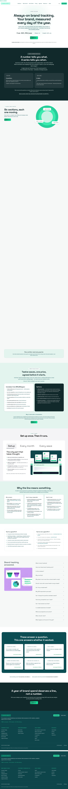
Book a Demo (63, 715)
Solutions (19, 3)
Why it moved (40, 121)
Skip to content (3, 0)
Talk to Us (34, 37)
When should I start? (41, 615)
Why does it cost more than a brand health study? (48, 579)
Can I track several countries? (43, 603)
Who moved (56, 122)
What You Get (25, 3)
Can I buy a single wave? (41, 587)
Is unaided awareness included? (43, 607)
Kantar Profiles (14, 500)
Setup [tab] (11, 445)
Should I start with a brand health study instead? (47, 583)
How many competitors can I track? (44, 599)
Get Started (56, 715)
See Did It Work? (54, 537)
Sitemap (65, 745)
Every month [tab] (27, 445)
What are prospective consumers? (44, 611)
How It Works (31, 3)
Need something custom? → (20, 676)
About (50, 3)
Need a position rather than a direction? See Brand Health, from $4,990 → (34, 93)
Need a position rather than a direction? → (45, 676)
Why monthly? (39, 575)
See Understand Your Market (43, 543)
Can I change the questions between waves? (46, 595)
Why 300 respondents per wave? (43, 591)
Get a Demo (64, 3)
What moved (47, 109)
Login (59, 3)
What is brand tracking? (41, 563)
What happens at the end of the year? (45, 619)
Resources (45, 3)
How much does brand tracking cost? (44, 567)
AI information (59, 745)
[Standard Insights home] (5, 3)
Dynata (8, 501)
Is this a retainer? (40, 571)
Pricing (36, 3)
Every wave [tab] (46, 445)
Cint (18, 500)
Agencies (40, 3)
